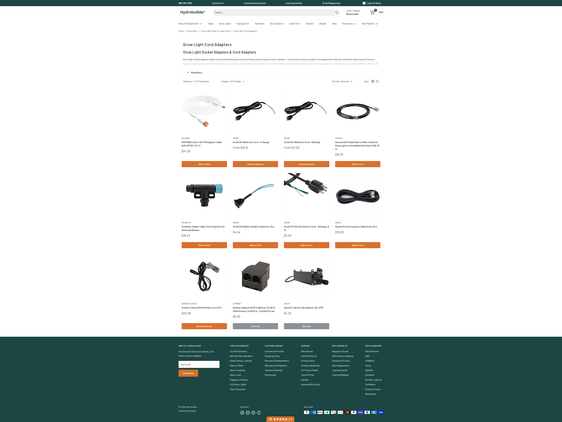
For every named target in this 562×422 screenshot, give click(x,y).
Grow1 (236, 138)
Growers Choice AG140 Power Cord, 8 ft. (202, 307)
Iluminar (237, 303)
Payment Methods (273, 370)
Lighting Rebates (340, 374)
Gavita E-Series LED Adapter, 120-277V (303, 307)
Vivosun (339, 138)
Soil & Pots (294, 23)
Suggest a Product (239, 379)
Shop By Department (189, 23)
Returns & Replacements (277, 360)
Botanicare (370, 393)
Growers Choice (189, 303)
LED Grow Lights (238, 384)
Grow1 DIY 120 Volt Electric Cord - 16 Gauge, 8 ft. (306, 228)
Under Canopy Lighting (241, 360)
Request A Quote (340, 351)
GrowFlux (186, 222)
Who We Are (307, 351)
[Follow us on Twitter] (248, 413)
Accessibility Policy (310, 384)
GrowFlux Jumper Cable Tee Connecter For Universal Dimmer (203, 228)
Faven (368, 365)
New (334, 23)
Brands (322, 23)
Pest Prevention (238, 389)
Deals (210, 23)
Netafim (369, 370)
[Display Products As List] (377, 81)
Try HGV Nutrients (238, 351)
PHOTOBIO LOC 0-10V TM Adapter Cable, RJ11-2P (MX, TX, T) (202, 144)
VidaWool (369, 360)
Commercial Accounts (255, 3)
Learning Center (294, 3)
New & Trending (237, 370)
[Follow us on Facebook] (242, 413)
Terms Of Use (307, 374)
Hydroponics (243, 23)
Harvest (310, 23)
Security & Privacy (341, 360)
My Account (270, 374)
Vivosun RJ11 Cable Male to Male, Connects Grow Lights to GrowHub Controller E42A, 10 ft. (357, 145)
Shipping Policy (272, 356)
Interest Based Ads (310, 365)
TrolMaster (370, 384)
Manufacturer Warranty (276, 365)
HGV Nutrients (372, 351)
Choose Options (255, 164)
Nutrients (259, 23)
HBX (367, 356)
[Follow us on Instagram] (253, 413)
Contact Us (218, 3)
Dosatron (369, 374)
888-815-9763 (185, 3)
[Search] (337, 12)
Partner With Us (309, 356)
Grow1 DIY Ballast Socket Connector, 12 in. (254, 226)
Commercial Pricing (274, 351)
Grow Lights (225, 23)
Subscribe (188, 373)
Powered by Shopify (187, 411)
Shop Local (235, 374)
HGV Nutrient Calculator (241, 356)
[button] (280, 419)
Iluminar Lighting (373, 379)
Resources (347, 23)
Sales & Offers (236, 365)
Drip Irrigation (276, 23)
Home (181, 31)
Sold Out (255, 326)
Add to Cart (204, 164)
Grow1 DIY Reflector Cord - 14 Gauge (251, 142)
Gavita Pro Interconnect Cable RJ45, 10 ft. (356, 226)
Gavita (338, 222)
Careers (305, 379)
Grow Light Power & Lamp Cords (215, 31)
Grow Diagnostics (331, 3)
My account (352, 13)
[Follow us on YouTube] (259, 413)
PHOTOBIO (186, 138)
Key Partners (368, 23)
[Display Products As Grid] (372, 81)
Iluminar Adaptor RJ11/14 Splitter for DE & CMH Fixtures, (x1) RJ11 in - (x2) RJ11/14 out (254, 309)
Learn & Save (374, 3)
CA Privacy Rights (309, 370)
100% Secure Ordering (342, 356)
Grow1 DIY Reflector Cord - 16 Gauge (302, 142)
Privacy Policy (308, 360)
